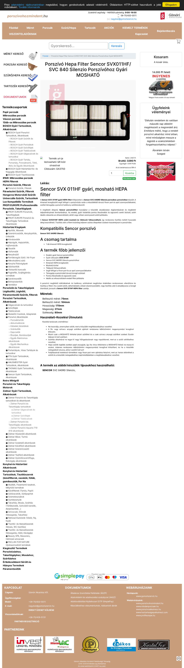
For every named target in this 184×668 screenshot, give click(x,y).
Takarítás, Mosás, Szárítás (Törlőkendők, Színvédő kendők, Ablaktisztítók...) (21, 506)
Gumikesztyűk (15, 499)
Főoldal (13, 27)
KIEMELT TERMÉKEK (135, 27)
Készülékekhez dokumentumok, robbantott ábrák (94, 605)
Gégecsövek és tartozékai (20, 305)
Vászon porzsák (12, 119)
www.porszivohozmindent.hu (149, 603)
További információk (29, 7)
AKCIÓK (109, 27)
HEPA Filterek (10, 181)
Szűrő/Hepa (68, 27)
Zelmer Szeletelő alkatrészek (21, 443)
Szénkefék (15, 329)
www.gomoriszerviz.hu (146, 596)
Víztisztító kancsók (17, 269)
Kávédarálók (14, 239)
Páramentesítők (12, 568)
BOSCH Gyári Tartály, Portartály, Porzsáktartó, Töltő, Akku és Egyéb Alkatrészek (23, 162)
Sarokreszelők (15, 278)
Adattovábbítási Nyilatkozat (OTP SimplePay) (92, 601)
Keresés (116, 46)
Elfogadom (171, 4)
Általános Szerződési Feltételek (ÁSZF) (89, 593)
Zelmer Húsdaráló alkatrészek (22, 434)
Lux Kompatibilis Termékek (18, 201)
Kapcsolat (141, 33)
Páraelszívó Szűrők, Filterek (18, 191)
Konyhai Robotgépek (18, 263)
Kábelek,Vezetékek (19, 326)
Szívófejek (13, 308)
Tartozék (90, 27)
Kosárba (129, 173)
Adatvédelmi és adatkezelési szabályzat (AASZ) (93, 597)
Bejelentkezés (166, 30)
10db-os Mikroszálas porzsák (19, 122)
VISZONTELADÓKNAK (23, 33)
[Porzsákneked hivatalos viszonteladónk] (90, 644)
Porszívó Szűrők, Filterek (17, 184)
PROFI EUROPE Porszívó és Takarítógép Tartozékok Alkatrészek (20, 221)
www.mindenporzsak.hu (147, 606)
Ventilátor (12, 284)
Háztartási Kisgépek (14, 227)
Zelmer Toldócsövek (22, 418)
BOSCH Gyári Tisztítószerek (21, 175)
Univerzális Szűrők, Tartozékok (20, 198)
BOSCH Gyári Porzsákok (21, 144)
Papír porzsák (10, 112)
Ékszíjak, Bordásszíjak (20, 335)
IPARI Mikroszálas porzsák (18, 178)
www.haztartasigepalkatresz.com (152, 612)
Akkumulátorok (17, 323)
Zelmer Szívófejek (21, 415)
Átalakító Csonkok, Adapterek (22, 314)
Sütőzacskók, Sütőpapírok (20, 493)
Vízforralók (13, 251)
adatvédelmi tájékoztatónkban (27, 4)
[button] (47, 116)
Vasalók (11, 248)
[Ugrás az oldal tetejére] (179, 658)
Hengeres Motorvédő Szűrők (19, 194)
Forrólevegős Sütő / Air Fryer (21, 257)
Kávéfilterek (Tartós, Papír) (20, 490)
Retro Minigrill (11, 380)
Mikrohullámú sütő (16, 260)
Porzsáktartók (17, 320)
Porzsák (48, 27)
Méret (30, 27)
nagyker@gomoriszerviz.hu (124, 19)
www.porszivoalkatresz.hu (148, 609)
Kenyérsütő (13, 254)
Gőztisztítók (13, 266)
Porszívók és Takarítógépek (18, 287)
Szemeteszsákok (16, 496)
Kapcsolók (15, 332)
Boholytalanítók (15, 281)
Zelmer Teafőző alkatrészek (21, 455)
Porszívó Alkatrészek (18, 317)
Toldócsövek (14, 311)
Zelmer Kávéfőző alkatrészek (22, 446)
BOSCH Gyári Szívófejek (21, 147)
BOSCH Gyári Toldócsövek (23, 150)
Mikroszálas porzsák (14, 115)
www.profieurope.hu (145, 615)
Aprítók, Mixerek (16, 230)
